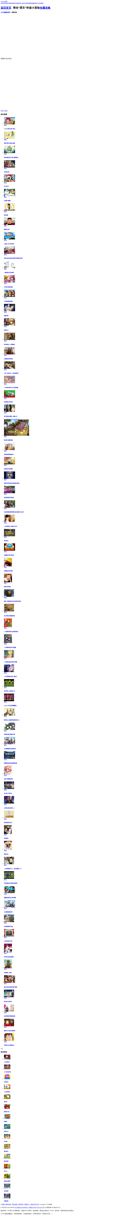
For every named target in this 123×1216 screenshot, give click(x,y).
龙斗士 (5, 1171)
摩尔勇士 (6, 1151)
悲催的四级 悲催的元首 (9, 734)
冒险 (10, 3)
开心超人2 (6, 186)
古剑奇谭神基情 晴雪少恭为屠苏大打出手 (14, 512)
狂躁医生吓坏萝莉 (8, 570)
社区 (39, 3)
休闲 (4, 3)
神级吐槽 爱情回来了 (9, 454)
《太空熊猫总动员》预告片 (10, 676)
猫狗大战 (6, 854)
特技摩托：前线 (8, 972)
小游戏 (3, 1204)
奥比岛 (5, 1101)
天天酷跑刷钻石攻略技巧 (10, 748)
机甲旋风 (6, 1191)
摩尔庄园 (6, 1161)
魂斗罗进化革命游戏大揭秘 (10, 987)
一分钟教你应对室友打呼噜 (10, 661)
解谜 (31, 3)
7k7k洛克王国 (7, 1071)
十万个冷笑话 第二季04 (9, 128)
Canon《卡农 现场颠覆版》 (10, 705)
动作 (7, 3)
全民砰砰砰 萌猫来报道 (9, 1016)
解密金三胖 (6, 229)
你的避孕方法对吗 (8, 401)
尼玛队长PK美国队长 (9, 1045)
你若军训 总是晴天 (8, 468)
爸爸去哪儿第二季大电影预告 (11, 157)
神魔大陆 (6, 315)
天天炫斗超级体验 (8, 287)
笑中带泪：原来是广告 (9, 691)
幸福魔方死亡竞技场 (9, 555)
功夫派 (5, 1141)
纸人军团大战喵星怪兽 (9, 615)
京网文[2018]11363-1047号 (36, 1207)
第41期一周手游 (8, 793)
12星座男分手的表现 (9, 272)
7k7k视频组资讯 (5, 12)
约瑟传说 (6, 1201)
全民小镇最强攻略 (8, 778)
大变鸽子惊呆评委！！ (9, 808)
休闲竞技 (21, 1204)
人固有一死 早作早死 (9, 243)
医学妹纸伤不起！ (8, 822)
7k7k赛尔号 (7, 1062)
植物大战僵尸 (7, 1181)
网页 (42, 3)
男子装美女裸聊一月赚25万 (10, 416)
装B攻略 (6, 215)
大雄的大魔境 (7, 200)
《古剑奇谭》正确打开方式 (10, 526)
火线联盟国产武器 (8, 926)
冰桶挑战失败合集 (8, 358)
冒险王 (5, 1121)
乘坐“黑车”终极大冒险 (9, 143)
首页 (2, 3)
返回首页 (6, 7)
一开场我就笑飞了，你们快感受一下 (12, 868)
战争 (18, 3)
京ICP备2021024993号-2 (21, 1207)
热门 (36, 3)
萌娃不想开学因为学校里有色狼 (11, 483)
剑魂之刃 (6, 330)
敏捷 (34, 3)
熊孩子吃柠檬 (7, 586)
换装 (12, 3)
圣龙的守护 (6, 172)
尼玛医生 (6, 838)
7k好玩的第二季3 (8, 941)
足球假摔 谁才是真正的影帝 (10, 883)
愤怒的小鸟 (6, 1111)
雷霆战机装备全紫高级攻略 (10, 763)
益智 (23, 3)
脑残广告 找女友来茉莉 (9, 1030)
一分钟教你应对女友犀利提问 (11, 631)
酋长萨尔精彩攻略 (8, 440)
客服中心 (27, 1204)
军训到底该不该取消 (9, 497)
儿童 (26, 3)
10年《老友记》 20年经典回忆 (11, 373)
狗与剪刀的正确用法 (9, 956)
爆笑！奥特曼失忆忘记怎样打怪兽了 (12, 601)
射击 (15, 3)
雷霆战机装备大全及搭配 (10, 897)
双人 (20, 3)
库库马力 (6, 1131)
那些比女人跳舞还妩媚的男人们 (11, 720)
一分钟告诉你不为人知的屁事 (11, 387)
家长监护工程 (35, 1204)
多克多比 (6, 1081)
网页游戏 (8, 1204)
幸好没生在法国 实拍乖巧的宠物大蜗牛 (13, 258)
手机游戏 (14, 1204)
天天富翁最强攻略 (8, 301)
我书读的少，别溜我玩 (9, 344)
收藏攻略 (45, 7)
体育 (28, 3)
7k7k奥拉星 (7, 1091)
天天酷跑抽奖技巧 (8, 912)
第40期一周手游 (8, 1001)
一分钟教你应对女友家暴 (10, 647)
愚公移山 (6, 540)
